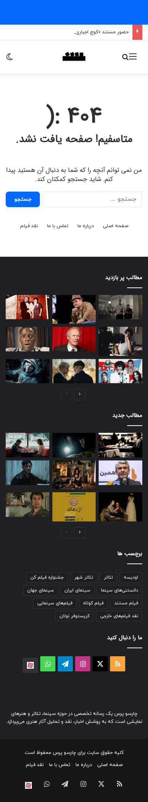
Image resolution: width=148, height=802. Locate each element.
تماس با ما (57, 226)
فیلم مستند (126, 603)
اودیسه (131, 577)
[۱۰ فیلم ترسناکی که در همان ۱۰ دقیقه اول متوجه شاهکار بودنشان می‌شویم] (27, 339)
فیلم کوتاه (93, 603)
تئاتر (108, 577)
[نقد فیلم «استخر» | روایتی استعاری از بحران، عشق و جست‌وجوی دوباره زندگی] (120, 341)
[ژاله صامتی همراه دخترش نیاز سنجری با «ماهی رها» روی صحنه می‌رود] (120, 506)
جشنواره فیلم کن (47, 577)
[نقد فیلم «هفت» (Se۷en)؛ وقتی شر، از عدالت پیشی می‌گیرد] (120, 307)
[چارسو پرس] (74, 56)
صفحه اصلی (115, 226)
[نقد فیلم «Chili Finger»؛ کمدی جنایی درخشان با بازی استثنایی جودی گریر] (27, 445)
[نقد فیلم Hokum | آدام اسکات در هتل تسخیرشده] (27, 472)
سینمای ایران (77, 590)
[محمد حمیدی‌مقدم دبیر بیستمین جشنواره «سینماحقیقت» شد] (120, 472)
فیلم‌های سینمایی (54, 603)
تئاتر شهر (83, 577)
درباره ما (85, 226)
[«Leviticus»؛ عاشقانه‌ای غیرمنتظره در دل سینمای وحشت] (74, 371)
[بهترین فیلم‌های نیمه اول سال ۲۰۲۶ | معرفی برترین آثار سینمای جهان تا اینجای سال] (120, 371)
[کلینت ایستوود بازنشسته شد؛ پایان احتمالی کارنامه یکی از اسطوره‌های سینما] (74, 339)
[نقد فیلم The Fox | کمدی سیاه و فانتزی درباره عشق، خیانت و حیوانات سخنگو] (74, 445)
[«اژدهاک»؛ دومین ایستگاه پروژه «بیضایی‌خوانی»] (74, 506)
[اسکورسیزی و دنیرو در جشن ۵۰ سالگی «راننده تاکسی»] (27, 504)
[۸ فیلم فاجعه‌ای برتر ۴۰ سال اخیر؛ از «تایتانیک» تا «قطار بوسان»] (27, 371)
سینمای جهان (40, 590)
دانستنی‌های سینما (119, 590)
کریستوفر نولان (75, 616)
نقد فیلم (29, 226)
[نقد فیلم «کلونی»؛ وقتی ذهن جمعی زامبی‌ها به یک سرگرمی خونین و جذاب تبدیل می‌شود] (74, 474)
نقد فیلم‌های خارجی (119, 616)
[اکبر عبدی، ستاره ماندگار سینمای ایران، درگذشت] (74, 309)
